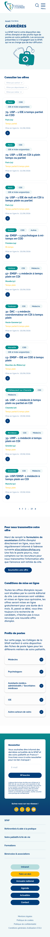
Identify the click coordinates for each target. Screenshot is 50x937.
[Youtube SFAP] (33, 811)
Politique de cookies (25, 920)
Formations (10, 845)
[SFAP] (14, 10)
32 (32, 508)
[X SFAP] (28, 811)
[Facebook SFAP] (22, 811)
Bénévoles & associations (17, 854)
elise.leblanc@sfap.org (27, 549)
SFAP (6, 820)
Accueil (7, 21)
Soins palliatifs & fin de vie (17, 837)
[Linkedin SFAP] (16, 811)
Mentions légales (25, 916)
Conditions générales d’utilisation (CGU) (25, 928)
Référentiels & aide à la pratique (20, 829)
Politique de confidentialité (25, 924)
